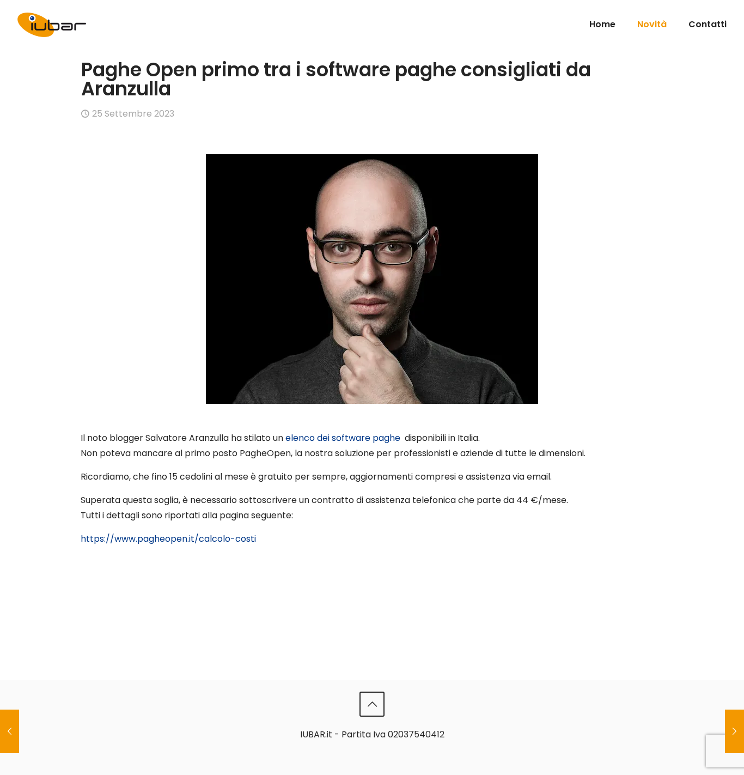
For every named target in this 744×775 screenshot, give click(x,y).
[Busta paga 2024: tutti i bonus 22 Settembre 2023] (9, 731)
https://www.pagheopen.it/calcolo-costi (168, 538)
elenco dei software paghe (341, 438)
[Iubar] (51, 20)
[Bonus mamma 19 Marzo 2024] (734, 731)
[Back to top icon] (372, 704)
